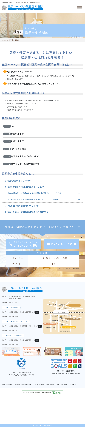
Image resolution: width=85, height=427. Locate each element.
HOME (4, 40)
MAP (37, 312)
